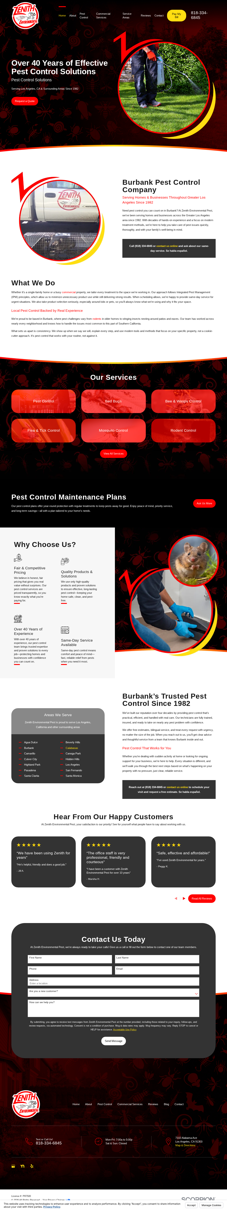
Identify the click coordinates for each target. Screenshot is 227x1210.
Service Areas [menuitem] (127, 15)
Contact (179, 1104)
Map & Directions (185, 1145)
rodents (97, 318)
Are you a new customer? (43, 991)
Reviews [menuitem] (146, 15)
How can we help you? (42, 1002)
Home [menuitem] (62, 15)
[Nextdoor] (22, 1166)
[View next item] (184, 898)
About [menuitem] (72, 15)
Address (33, 979)
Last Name (122, 957)
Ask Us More (204, 503)
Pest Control (105, 1104)
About (88, 1104)
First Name (35, 957)
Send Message (113, 1040)
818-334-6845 (49, 1143)
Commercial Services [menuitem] (103, 15)
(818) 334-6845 (143, 245)
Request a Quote (25, 101)
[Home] (25, 16)
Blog (166, 1104)
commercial (68, 292)
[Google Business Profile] (13, 1166)
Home (76, 1104)
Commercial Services (130, 1104)
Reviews (153, 1104)
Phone (33, 968)
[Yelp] (32, 1166)
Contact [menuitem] (159, 15)
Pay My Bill (176, 15)
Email (119, 968)
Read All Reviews (202, 898)
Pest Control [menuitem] (84, 15)
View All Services (114, 453)
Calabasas (72, 747)
